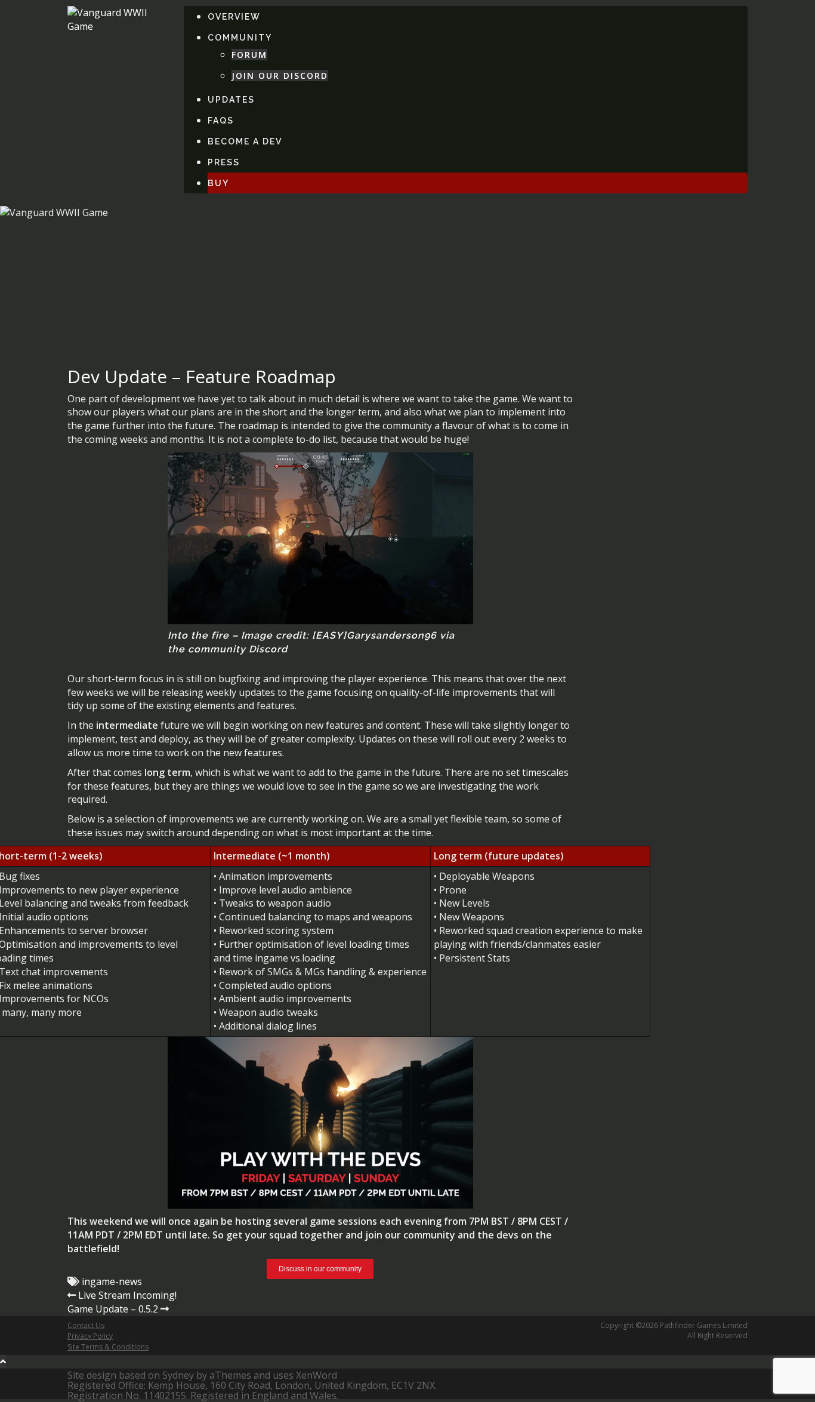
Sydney (178, 1375)
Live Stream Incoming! (127, 1295)
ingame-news (112, 1281)
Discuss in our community (320, 1269)
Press (224, 162)
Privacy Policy (90, 1336)
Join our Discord (279, 75)
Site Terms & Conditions (108, 1347)
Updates (231, 99)
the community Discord (228, 649)
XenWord (316, 1375)
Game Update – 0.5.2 (112, 1308)
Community (240, 37)
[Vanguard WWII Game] (116, 18)
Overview (234, 16)
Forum (249, 54)
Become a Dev (245, 141)
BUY (218, 183)
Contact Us (85, 1325)
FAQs (221, 120)
